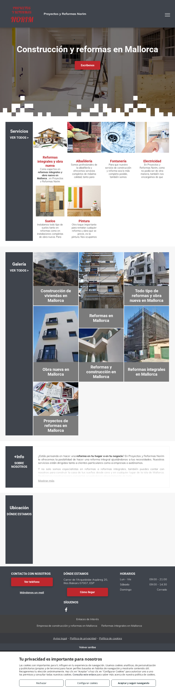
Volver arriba (87, 647)
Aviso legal (60, 638)
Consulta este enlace (84, 674)
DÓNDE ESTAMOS (19, 514)
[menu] (167, 14)
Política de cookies (110, 638)
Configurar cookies (87, 683)
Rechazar (41, 683)
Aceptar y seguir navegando (133, 683)
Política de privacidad (83, 638)
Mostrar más (46, 480)
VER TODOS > (19, 137)
